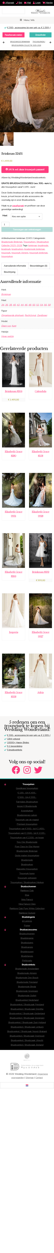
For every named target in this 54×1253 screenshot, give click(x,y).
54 (41, 304)
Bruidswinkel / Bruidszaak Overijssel (27, 1035)
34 (2, 304)
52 (37, 304)
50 (33, 304)
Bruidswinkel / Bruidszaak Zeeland (27, 1044)
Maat (4, 215)
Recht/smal (30, 315)
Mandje (49, 2)
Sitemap (30, 1077)
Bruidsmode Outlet (27, 995)
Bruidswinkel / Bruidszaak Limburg (27, 1027)
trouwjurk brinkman (38, 252)
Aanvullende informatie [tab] (15, 265)
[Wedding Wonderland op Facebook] (16, 767)
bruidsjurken (17, 249)
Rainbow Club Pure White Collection (27, 908)
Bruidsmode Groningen (27, 991)
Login (38, 2)
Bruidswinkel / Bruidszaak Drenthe (27, 1009)
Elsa (27, 895)
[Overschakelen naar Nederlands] (27, 1085)
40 (14, 304)
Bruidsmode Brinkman (20, 42)
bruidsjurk (6, 249)
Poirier (27, 925)
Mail (28, 2)
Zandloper (42, 315)
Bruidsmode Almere (27, 973)
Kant (14, 325)
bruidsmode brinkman (34, 249)
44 (22, 304)
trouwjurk (6, 252)
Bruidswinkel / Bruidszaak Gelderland (27, 1013)
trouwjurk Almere (19, 252)
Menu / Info (29, 20)
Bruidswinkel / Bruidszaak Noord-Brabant (27, 1031)
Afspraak (9, 2)
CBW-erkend (13, 738)
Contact (39, 1077)
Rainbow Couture (27, 913)
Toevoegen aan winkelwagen (27, 229)
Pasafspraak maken (13, 34)
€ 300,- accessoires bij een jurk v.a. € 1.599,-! (29, 27)
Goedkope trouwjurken (27, 788)
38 (10, 304)
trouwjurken (7, 256)
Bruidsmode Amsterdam (27, 968)
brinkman (32, 245)
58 (49, 304)
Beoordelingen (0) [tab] (38, 265)
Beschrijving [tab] (9, 272)
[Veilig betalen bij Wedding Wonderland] (27, 1067)
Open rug (6, 325)
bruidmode (43, 245)
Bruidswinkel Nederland (27, 1000)
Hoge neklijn (7, 336)
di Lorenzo (27, 921)
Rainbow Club (27, 890)
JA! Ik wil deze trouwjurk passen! (26, 169)
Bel (20, 2)
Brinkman (6, 294)
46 (26, 304)
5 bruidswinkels (14, 749)
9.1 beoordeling (14, 746)
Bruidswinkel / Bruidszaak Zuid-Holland (27, 1022)
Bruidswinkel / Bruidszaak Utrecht (27, 1040)
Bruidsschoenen (27, 933)
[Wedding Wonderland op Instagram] (27, 767)
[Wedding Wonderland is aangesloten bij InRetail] (27, 1057)
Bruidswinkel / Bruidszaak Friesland (27, 1004)
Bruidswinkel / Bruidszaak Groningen (27, 1018)
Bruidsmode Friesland (27, 982)
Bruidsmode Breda (27, 986)
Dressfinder (40, 34)
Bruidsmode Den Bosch (27, 977)
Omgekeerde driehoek (12, 315)
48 (29, 304)
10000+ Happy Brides (18, 742)
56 (45, 304)
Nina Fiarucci (27, 899)
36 (6, 304)
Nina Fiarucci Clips (27, 904)
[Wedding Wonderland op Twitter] (38, 767)
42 (18, 304)
